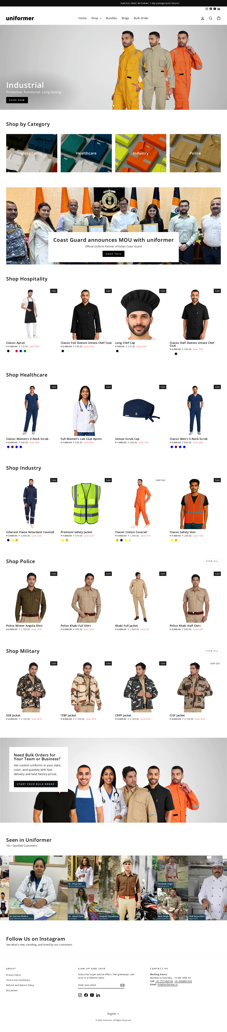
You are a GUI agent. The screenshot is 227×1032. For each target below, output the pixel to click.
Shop (95, 18)
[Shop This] (113, 225)
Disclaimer (12, 990)
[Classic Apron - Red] (16, 351)
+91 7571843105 (164, 981)
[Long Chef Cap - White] (121, 351)
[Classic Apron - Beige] (29, 351)
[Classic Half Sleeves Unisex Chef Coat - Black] (175, 353)
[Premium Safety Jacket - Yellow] (62, 540)
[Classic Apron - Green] (24, 351)
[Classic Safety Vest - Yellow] (171, 540)
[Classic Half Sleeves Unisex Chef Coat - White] (171, 353)
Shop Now (17, 100)
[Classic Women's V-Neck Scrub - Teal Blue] (16, 446)
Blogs (125, 18)
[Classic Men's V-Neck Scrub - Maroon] (175, 446)
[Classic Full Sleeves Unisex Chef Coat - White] (66, 351)
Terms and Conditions (18, 980)
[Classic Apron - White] (12, 351)
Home (82, 18)
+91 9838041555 (183, 981)
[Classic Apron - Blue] (20, 351)
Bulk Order (141, 18)
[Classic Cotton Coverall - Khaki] (129, 540)
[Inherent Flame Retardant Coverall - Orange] (16, 540)
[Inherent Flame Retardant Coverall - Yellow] (12, 540)
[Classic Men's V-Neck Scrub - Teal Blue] (180, 446)
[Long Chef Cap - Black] (117, 351)
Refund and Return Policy (20, 985)
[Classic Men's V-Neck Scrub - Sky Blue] (184, 446)
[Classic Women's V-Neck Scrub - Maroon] (12, 446)
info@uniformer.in (168, 984)
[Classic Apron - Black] (8, 351)
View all (212, 561)
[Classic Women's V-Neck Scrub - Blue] (8, 446)
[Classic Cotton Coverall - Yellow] (125, 540)
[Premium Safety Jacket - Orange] (66, 540)
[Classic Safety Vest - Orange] (175, 540)
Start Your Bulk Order (36, 784)
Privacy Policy (13, 974)
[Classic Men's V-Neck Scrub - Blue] (171, 446)
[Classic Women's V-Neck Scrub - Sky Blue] (20, 446)
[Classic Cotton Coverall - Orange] (117, 540)
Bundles (111, 18)
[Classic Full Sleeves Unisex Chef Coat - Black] (62, 351)
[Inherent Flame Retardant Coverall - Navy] (8, 540)
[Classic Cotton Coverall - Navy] (121, 540)
